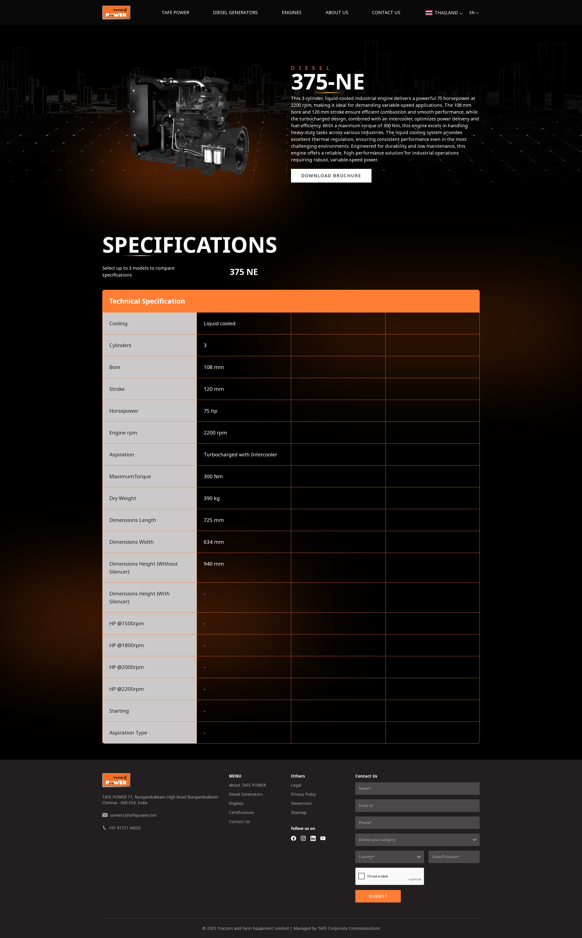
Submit (378, 896)
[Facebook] (293, 839)
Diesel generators (235, 12)
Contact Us (386, 12)
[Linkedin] (313, 839)
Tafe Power (175, 12)
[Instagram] (303, 839)
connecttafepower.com (133, 815)
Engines (291, 12)
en (472, 12)
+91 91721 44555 (125, 828)
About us (337, 12)
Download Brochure (331, 176)
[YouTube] (323, 839)
